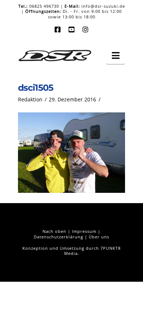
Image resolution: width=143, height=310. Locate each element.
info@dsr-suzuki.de (103, 6)
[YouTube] (71, 29)
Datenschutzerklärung (58, 236)
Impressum (84, 231)
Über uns (99, 236)
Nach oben (54, 231)
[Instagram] (85, 29)
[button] (115, 55)
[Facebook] (57, 29)
